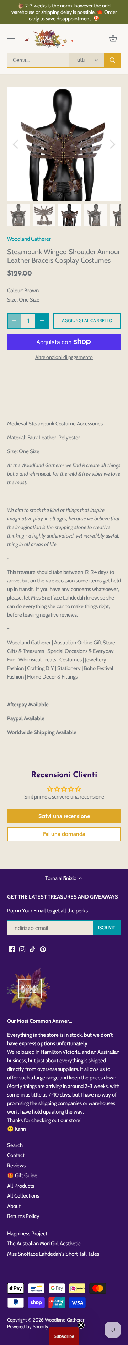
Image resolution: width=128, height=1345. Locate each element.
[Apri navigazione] (11, 38)
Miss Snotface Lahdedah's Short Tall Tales (53, 1254)
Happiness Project (27, 1233)
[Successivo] (112, 144)
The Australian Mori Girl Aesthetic (44, 1243)
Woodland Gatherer (29, 239)
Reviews (16, 1165)
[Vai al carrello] (113, 38)
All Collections (23, 1196)
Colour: (15, 290)
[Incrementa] (42, 320)
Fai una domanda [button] (64, 834)
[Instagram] (22, 949)
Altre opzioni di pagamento (64, 357)
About (14, 1206)
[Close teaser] (81, 1325)
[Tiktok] (33, 949)
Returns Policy (23, 1216)
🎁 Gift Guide (22, 1175)
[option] (64, 144)
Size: (12, 300)
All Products (20, 1186)
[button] (64, 1336)
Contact (16, 1155)
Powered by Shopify (27, 1326)
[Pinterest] (43, 949)
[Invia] (112, 60)
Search (15, 1145)
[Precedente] (16, 144)
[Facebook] (12, 949)
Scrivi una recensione (64, 816)
